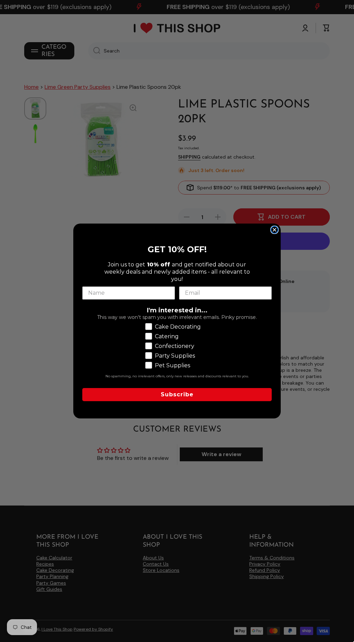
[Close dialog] (274, 229)
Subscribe (177, 394)
